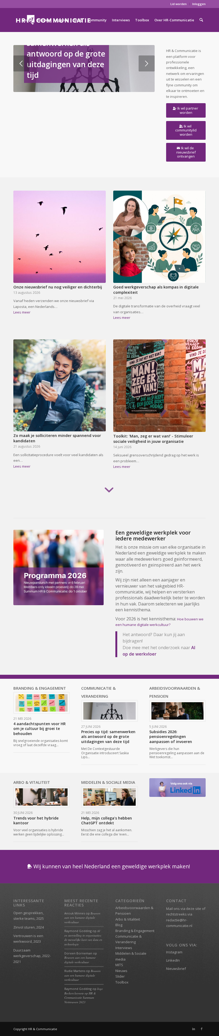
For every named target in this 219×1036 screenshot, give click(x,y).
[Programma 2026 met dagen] (58, 567)
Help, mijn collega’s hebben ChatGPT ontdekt (106, 820)
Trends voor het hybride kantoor (35, 820)
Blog (118, 924)
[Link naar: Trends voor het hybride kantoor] (41, 797)
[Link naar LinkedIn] (194, 1029)
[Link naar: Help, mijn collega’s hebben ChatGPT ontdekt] (109, 797)
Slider (120, 976)
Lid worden (178, 4)
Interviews (123, 947)
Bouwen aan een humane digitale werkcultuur (82, 917)
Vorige (21, 63)
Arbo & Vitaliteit (127, 919)
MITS (119, 964)
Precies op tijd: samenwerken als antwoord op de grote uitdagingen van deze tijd (66, 53)
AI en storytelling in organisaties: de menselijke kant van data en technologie (83, 937)
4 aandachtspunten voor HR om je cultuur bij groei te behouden (39, 728)
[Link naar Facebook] (202, 1029)
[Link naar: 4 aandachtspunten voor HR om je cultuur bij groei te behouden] (41, 703)
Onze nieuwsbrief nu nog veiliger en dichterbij (57, 287)
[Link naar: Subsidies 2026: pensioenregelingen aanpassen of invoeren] (177, 711)
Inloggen (199, 4)
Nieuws (121, 970)
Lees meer (21, 312)
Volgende (147, 63)
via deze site (191, 908)
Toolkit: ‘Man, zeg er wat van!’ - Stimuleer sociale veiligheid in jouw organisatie (153, 438)
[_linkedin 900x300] (177, 787)
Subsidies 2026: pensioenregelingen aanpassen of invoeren (170, 736)
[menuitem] (179, 4)
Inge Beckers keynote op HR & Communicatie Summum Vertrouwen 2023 (83, 995)
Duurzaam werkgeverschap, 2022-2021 (32, 956)
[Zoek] (201, 20)
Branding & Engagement (134, 930)
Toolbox (121, 982)
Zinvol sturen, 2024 (28, 927)
